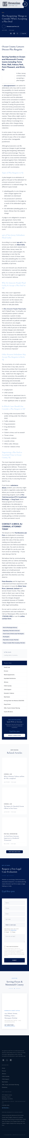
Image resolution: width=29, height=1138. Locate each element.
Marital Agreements (9, 674)
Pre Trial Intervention (10, 833)
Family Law (7, 667)
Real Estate (7, 697)
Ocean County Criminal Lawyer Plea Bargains (13, 633)
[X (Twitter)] (7, 1060)
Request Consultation (14, 735)
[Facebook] (3, 1060)
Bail (3, 12)
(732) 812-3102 (15, 731)
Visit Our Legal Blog (14, 851)
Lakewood (9, 588)
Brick (20, 586)
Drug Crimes (7, 704)
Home (3, 1068)
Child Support (7, 689)
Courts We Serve (8, 711)
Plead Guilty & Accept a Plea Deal (10, 639)
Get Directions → (10, 1025)
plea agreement (9, 86)
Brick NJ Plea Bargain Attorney (10, 627)
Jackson (17, 588)
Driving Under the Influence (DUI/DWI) (14, 700)
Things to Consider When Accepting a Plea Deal (14, 642)
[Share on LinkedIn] (14, 33)
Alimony (6, 682)
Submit (14, 960)
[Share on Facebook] (11, 33)
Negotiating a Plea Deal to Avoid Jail (11, 630)
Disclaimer (4, 1087)
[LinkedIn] (10, 1060)
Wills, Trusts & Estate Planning (12, 708)
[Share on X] (17, 33)
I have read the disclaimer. (12, 946)
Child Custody (8, 686)
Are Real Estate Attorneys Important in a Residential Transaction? (11, 838)
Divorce (6, 671)
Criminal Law (8, 774)
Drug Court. (16, 499)
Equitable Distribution (10, 678)
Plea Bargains (6, 636)
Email (7, 932)
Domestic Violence (9, 693)
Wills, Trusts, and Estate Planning (10, 1084)
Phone (13, 932)
